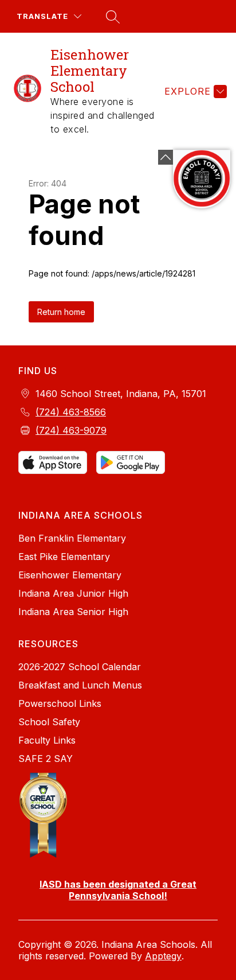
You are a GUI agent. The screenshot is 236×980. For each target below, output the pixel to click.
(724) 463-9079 (71, 430)
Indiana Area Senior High (73, 611)
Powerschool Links (59, 703)
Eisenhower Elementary (69, 575)
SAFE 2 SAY (45, 758)
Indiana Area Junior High (73, 593)
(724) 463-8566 (71, 412)
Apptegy (163, 956)
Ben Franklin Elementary (72, 538)
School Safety (49, 722)
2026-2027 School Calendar (79, 666)
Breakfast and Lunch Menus (80, 685)
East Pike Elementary (64, 556)
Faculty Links (47, 740)
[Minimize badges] (165, 157)
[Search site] (111, 17)
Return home (61, 312)
